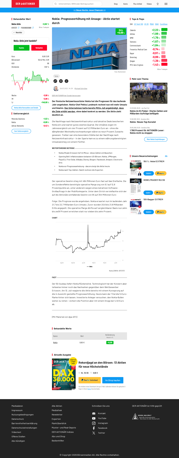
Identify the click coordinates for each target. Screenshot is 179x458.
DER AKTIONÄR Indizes (63, 432)
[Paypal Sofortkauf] (160, 173)
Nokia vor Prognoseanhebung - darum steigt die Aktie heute (84, 166)
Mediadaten (17, 405)
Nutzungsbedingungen (23, 414)
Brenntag (133, 57)
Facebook (102, 428)
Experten (56, 419)
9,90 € (148, 193)
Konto (89, 389)
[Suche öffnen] (56, 4)
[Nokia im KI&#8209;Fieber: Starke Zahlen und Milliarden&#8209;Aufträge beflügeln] (148, 93)
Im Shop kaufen (112, 380)
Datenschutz (18, 419)
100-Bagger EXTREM (153, 199)
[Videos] (149, 4)
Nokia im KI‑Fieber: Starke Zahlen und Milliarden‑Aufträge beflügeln (148, 112)
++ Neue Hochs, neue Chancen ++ (90, 10)
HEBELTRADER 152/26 (154, 180)
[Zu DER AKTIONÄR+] (137, 4)
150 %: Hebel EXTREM (153, 161)
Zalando (133, 30)
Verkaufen (39, 48)
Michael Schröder (81, 88)
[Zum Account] (125, 4)
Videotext (16, 432)
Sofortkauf (94, 380)
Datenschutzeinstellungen (24, 427)
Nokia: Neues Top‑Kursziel (143, 122)
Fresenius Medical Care (138, 49)
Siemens (133, 41)
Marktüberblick (59, 423)
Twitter (101, 432)
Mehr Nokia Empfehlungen (156, 139)
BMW (131, 38)
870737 (14, 27)
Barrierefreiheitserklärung (24, 423)
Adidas (132, 34)
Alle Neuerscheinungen (163, 156)
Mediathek (57, 410)
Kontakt (102, 413)
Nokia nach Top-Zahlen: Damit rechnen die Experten (81, 170)
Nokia (56, 76)
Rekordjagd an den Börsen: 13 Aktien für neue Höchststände (102, 364)
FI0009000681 (26, 27)
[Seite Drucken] (61, 81)
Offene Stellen (18, 436)
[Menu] (165, 4)
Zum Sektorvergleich (21, 131)
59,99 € (148, 212)
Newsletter (57, 414)
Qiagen (132, 61)
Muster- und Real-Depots (64, 427)
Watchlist (19, 32)
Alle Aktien (57, 405)
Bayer (132, 53)
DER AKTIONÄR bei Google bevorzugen (66, 96)
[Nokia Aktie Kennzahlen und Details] (30, 80)
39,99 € (148, 173)
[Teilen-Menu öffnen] (55, 81)
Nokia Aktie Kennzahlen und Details (26, 107)
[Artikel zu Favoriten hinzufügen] (66, 81)
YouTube (102, 418)
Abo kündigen (18, 440)
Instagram (103, 423)
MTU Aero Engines (136, 65)
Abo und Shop (58, 436)
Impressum (17, 410)
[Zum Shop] (116, 4)
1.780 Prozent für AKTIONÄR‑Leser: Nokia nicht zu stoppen (147, 131)
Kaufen (21, 48)
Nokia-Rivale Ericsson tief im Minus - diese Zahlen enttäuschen (85, 153)
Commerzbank (135, 45)
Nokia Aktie (16, 24)
